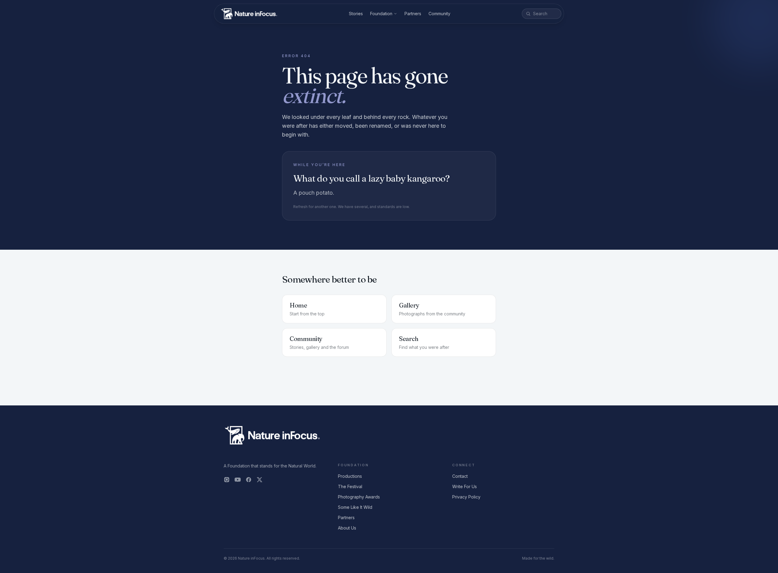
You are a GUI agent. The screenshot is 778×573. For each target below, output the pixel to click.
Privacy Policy (466, 496)
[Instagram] (227, 480)
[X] (259, 480)
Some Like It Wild (355, 507)
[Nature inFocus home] (249, 13)
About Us (347, 527)
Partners (412, 13)
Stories (356, 13)
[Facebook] (249, 480)
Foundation (381, 13)
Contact (460, 476)
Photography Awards (359, 496)
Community (439, 13)
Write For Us (464, 486)
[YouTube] (238, 480)
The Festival (350, 486)
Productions (350, 476)
